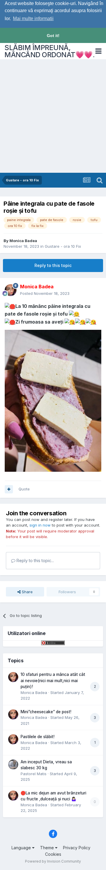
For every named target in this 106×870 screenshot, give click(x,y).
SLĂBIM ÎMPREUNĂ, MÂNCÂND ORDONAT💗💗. (49, 51)
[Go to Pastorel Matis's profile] (13, 764)
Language (21, 847)
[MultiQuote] (9, 489)
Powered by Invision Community (53, 861)
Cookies (53, 854)
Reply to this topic (53, 265)
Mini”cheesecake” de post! (46, 711)
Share (27, 591)
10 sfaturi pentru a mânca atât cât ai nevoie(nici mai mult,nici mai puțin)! (53, 680)
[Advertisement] (53, 116)
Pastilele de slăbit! (37, 736)
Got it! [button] (53, 35)
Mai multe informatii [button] (33, 18)
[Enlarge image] (10, 306)
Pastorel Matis (34, 773)
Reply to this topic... (34, 560)
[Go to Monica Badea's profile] (10, 290)
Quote (24, 489)
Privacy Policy (76, 847)
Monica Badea (23, 240)
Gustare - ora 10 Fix (63, 246)
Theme (47, 847)
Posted (44, 293)
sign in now (40, 525)
